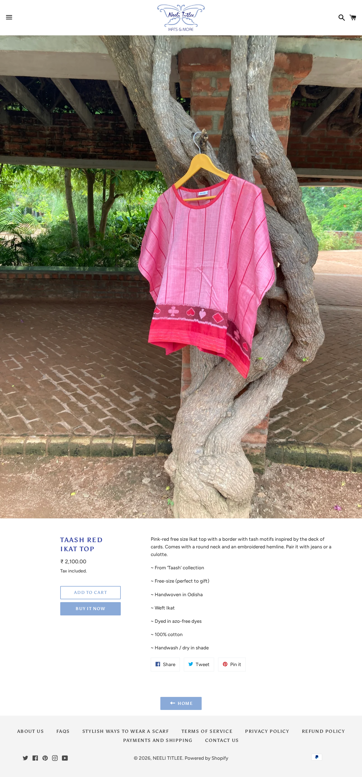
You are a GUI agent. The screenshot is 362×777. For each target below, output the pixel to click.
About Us (30, 731)
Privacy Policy (267, 731)
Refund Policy (323, 731)
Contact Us (222, 740)
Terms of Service (207, 731)
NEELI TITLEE (167, 758)
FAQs (63, 731)
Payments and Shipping (158, 740)
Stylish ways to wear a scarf (125, 731)
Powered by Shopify (206, 758)
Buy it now (90, 608)
